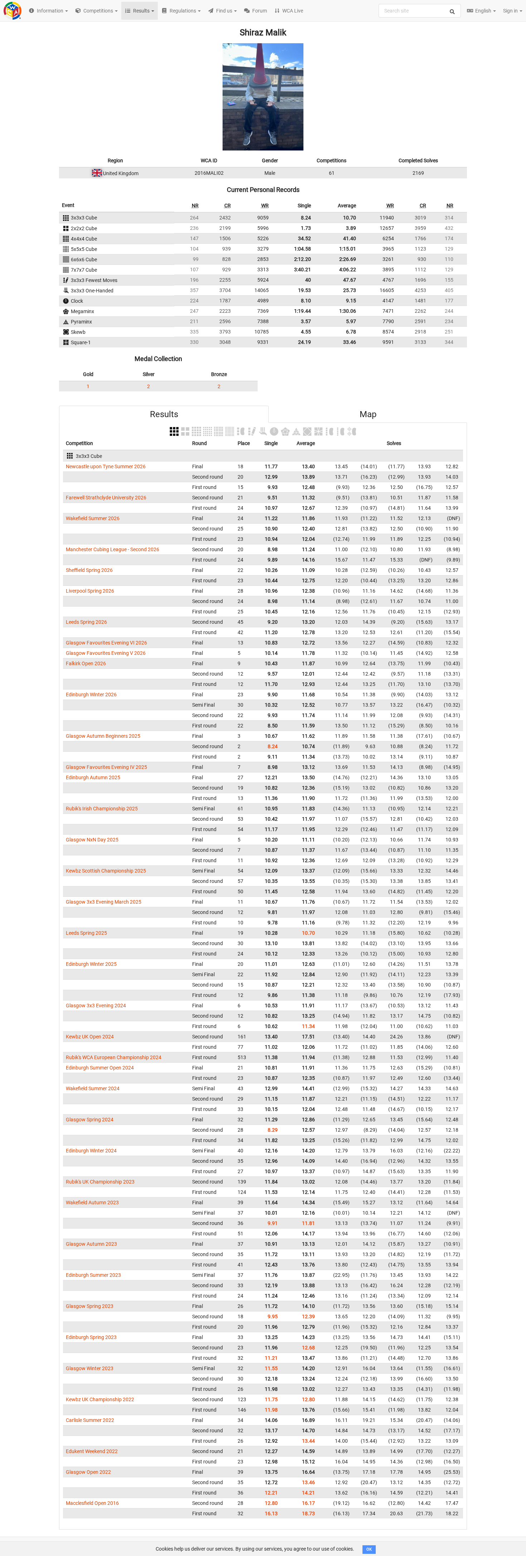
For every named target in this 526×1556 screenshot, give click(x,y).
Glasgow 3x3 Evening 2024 (96, 1005)
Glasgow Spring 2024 (89, 1119)
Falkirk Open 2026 (86, 663)
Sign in (511, 11)
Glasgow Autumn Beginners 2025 (103, 736)
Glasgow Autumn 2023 (91, 1244)
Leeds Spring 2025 (86, 933)
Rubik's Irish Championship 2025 (102, 808)
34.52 (304, 238)
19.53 (304, 290)
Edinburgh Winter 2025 (91, 964)
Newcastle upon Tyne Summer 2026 (106, 466)
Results (164, 414)
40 (308, 280)
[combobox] (420, 11)
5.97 (351, 321)
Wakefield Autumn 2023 (92, 1202)
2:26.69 (347, 259)
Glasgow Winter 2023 (89, 1368)
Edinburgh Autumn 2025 (93, 777)
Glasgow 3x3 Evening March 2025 (103, 902)
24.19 (304, 342)
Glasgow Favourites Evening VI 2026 (106, 643)
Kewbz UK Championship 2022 (100, 1399)
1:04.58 (302, 249)
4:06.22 (347, 269)
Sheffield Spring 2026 (89, 570)
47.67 (349, 280)
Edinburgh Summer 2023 (93, 1275)
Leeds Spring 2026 (86, 622)
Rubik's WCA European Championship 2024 (113, 1057)
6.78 (351, 332)
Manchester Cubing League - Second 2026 (112, 549)
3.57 (306, 321)
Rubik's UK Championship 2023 (100, 1182)
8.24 (306, 218)
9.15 (351, 300)
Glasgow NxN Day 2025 (92, 840)
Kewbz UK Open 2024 (90, 1036)
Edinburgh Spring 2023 (91, 1337)
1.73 (306, 228)
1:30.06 (347, 311)
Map (368, 414)
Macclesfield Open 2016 (92, 1503)
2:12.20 (302, 259)
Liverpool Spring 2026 (90, 591)
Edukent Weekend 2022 (92, 1451)
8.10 (306, 300)
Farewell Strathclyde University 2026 (106, 497)
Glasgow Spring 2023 (89, 1306)
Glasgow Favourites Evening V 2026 (106, 653)
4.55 (306, 332)
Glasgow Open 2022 (88, 1472)
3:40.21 (302, 269)
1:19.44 (302, 311)
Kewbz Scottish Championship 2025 (106, 871)
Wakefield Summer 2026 (93, 518)
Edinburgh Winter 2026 (91, 694)
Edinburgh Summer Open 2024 (100, 1068)
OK (369, 1549)
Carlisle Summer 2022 (90, 1420)
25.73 (349, 290)
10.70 (349, 218)
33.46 (349, 342)
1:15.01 (347, 249)
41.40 (349, 238)
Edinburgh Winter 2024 (91, 1151)
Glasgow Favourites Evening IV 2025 (106, 767)
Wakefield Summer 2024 (93, 1088)
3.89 (351, 228)
